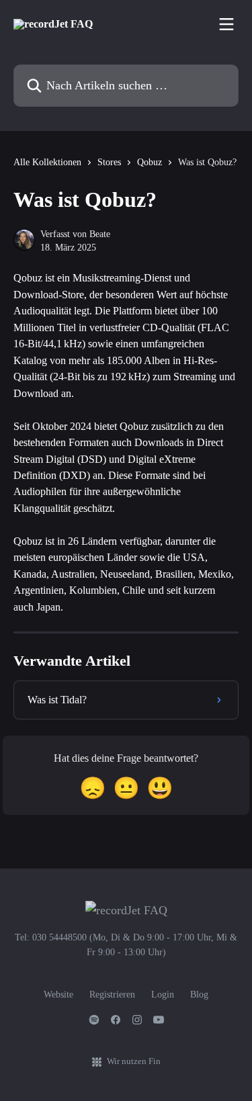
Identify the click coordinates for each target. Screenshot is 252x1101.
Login (162, 994)
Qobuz (149, 162)
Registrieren (112, 994)
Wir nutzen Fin (134, 1061)
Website (58, 994)
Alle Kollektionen (47, 162)
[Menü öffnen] (226, 24)
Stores (109, 162)
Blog (199, 994)
